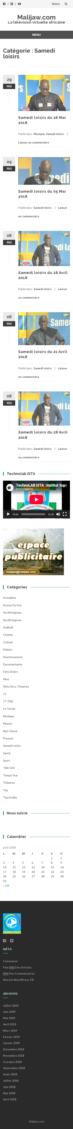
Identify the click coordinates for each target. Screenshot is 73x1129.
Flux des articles (17, 967)
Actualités (9, 597)
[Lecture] (8, 514)
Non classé (10, 731)
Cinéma (8, 634)
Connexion (10, 961)
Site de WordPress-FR (18, 979)
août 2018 (10, 1074)
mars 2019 (10, 1030)
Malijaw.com (36, 17)
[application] (36, 499)
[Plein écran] (65, 514)
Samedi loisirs (55, 134)
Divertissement (13, 657)
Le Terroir (9, 708)
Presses (8, 738)
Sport (6, 760)
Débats (7, 649)
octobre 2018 (12, 1062)
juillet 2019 (10, 1005)
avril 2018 (9, 1099)
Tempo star (10, 775)
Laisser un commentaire (33, 142)
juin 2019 (9, 1011)
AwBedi (8, 627)
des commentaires (19, 973)
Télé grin (9, 767)
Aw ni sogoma (12, 612)
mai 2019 (9, 1018)
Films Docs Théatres (16, 686)
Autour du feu (12, 605)
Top (5, 790)
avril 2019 (9, 1024)
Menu (56, 4)
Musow (7, 723)
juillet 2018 (10, 1080)
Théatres (9, 782)
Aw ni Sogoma (12, 620)
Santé (7, 753)
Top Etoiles (10, 797)
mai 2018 (9, 1093)
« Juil (6, 885)
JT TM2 (8, 701)
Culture (8, 642)
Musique (39, 134)
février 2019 (11, 1037)
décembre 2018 (13, 1049)
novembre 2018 (13, 1055)
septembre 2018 (14, 1068)
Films (6, 679)
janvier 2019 (11, 1043)
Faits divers (10, 671)
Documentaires (13, 664)
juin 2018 (9, 1087)
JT (4, 694)
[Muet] (58, 514)
